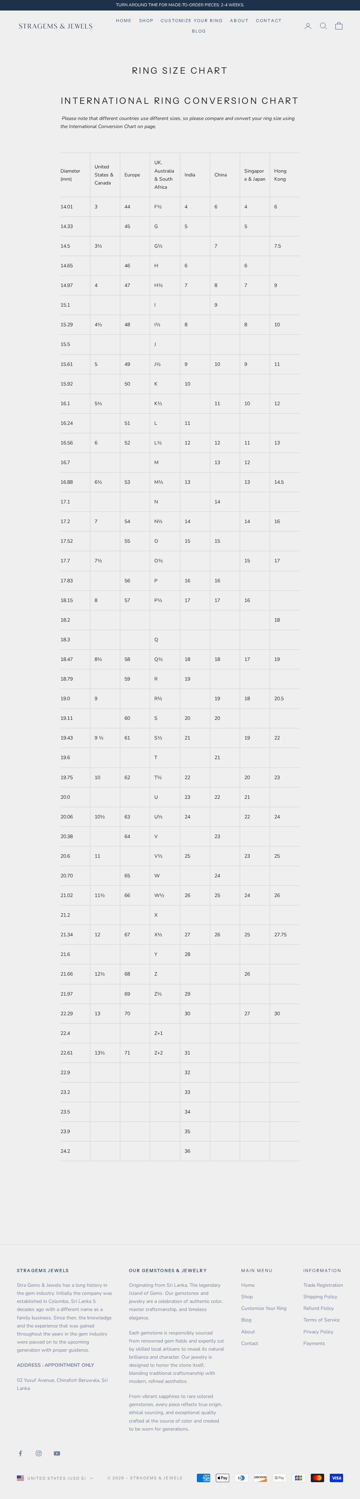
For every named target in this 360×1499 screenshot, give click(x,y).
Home (124, 20)
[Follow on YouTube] (56, 1453)
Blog (199, 31)
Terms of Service (321, 1320)
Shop (146, 20)
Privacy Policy (318, 1332)
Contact (269, 20)
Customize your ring (192, 20)
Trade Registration (323, 1285)
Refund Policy (318, 1308)
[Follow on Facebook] (20, 1453)
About (239, 20)
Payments (314, 1343)
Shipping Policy (320, 1296)
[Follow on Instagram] (38, 1453)
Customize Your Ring (264, 1308)
